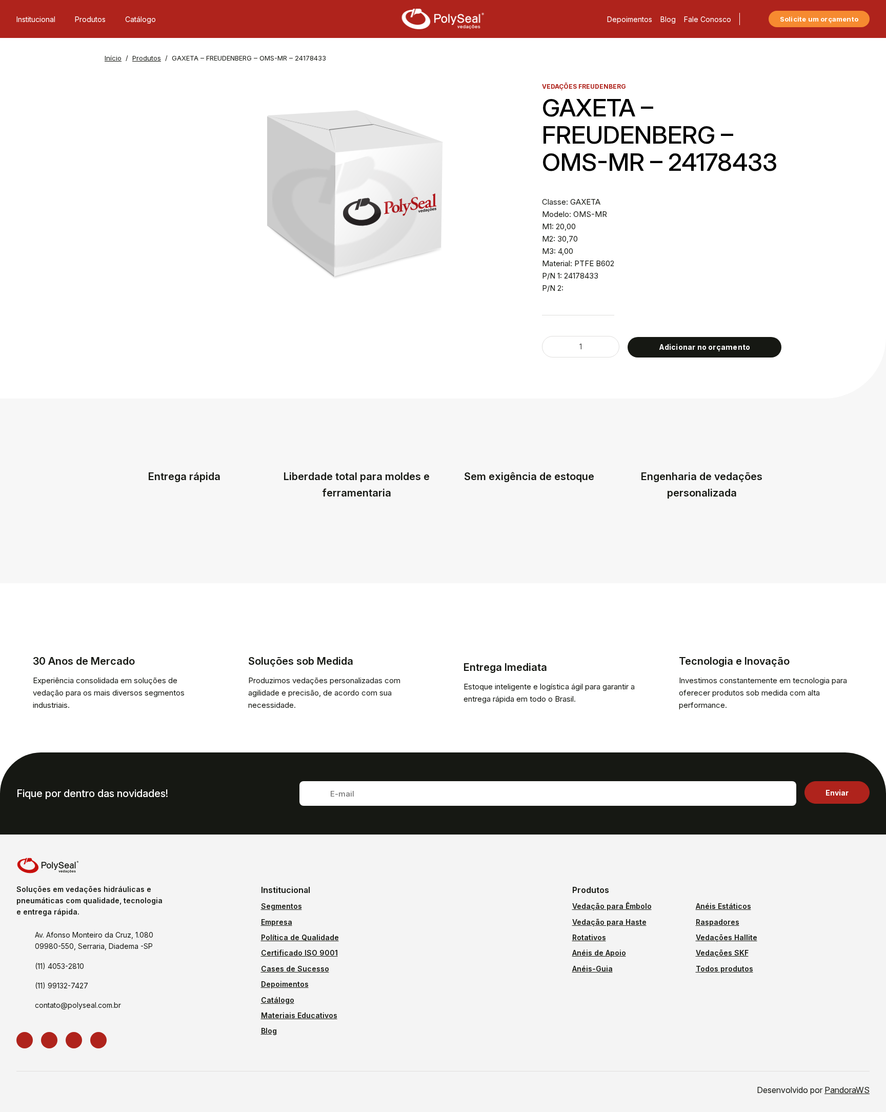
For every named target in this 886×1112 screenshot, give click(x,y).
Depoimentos (629, 19)
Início (113, 58)
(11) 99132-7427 (61, 985)
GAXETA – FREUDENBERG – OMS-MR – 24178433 (249, 58)
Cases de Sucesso (295, 968)
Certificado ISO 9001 (299, 952)
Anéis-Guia (592, 968)
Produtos (90, 19)
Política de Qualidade (300, 937)
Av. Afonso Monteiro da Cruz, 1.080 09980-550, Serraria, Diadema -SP (94, 940)
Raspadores (717, 922)
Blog (668, 19)
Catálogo (140, 19)
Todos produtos (724, 968)
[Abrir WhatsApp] (860, 1086)
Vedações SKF (722, 952)
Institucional (35, 19)
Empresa (276, 922)
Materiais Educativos (299, 1015)
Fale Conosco (707, 19)
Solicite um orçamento (819, 19)
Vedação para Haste (609, 922)
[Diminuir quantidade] (557, 347)
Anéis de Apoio (599, 952)
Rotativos (589, 937)
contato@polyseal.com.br (78, 1005)
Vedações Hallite (726, 937)
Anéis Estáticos (723, 906)
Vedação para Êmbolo (612, 906)
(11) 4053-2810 (59, 966)
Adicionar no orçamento (705, 347)
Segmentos (281, 906)
